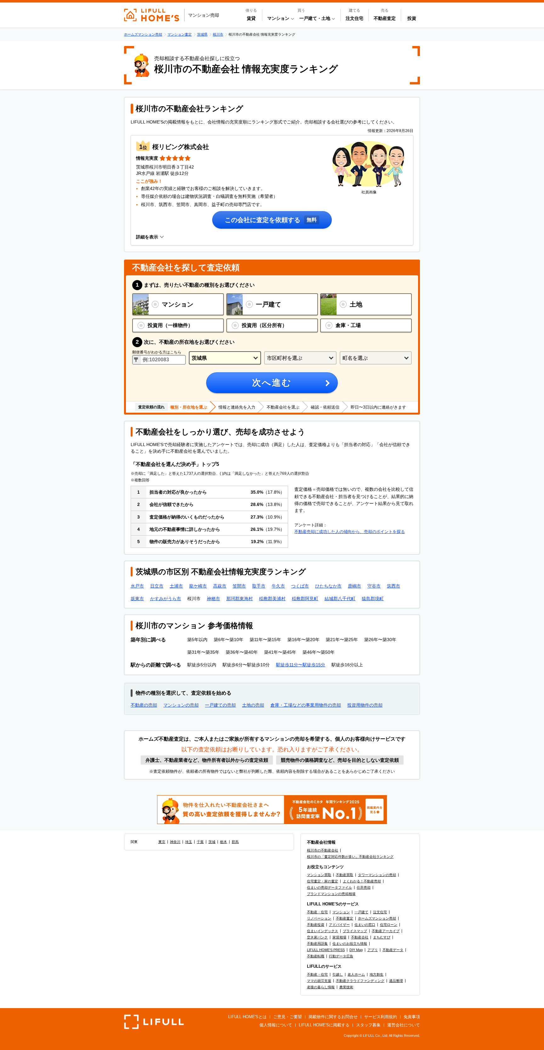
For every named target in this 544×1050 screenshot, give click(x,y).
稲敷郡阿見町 (305, 598)
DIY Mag (356, 950)
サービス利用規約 (380, 1016)
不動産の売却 (144, 705)
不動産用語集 (317, 943)
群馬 (235, 842)
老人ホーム (356, 974)
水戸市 (137, 585)
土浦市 (176, 585)
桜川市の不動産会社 (322, 850)
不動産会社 (359, 937)
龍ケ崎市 (198, 585)
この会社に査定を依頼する (262, 219)
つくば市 (300, 585)
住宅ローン (388, 925)
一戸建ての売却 (220, 705)
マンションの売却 (181, 705)
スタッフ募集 (368, 1025)
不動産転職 (315, 956)
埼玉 (188, 842)
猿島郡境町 (373, 598)
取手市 (258, 585)
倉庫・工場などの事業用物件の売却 (305, 705)
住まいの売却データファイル (329, 887)
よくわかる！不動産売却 (362, 881)
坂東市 (137, 598)
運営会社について (403, 1025)
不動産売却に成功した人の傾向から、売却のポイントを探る (349, 531)
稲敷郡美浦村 (272, 598)
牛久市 (278, 585)
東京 (161, 842)
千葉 (200, 842)
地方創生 (376, 974)
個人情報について (275, 1025)
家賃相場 (339, 937)
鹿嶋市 (354, 585)
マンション (341, 912)
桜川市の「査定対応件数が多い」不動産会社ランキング (350, 856)
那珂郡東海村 (239, 598)
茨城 (211, 842)
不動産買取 (344, 875)
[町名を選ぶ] (376, 357)
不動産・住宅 (317, 912)
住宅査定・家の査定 (322, 881)
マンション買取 (319, 875)
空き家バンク (317, 937)
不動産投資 (315, 925)
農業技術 (346, 987)
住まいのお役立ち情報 (349, 943)
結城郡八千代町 (340, 598)
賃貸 (251, 18)
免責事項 (412, 1016)
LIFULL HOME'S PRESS (326, 950)
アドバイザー (339, 925)
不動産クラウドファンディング (360, 981)
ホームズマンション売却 (377, 918)
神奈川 (175, 842)
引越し (337, 974)
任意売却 (364, 887)
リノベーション (319, 918)
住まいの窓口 (364, 925)
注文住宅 (354, 18)
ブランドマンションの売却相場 (331, 894)
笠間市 (239, 585)
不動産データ (392, 950)
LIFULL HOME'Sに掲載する (324, 1025)
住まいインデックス (322, 931)
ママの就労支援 (319, 981)
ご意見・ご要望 (287, 1016)
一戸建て (361, 912)
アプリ (372, 950)
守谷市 (374, 585)
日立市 (156, 585)
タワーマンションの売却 (377, 875)
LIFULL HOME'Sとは (247, 1016)
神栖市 (213, 598)
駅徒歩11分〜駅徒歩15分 (300, 664)
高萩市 (219, 585)
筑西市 (393, 585)
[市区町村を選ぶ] (300, 357)
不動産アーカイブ (386, 931)
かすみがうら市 (165, 598)
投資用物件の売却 (364, 705)
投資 (411, 18)
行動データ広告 (341, 956)
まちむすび (381, 937)
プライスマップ (355, 931)
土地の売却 (253, 705)
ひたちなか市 (328, 585)
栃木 (223, 842)
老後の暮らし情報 (321, 987)
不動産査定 (385, 18)
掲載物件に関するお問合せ (333, 1016)
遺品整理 (396, 981)
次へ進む (272, 382)
